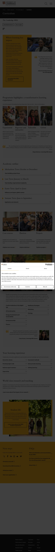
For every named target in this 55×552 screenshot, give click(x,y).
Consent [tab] (9, 268)
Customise (27, 286)
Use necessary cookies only (10, 286)
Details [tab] (27, 268)
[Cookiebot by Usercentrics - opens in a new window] (47, 265)
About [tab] (45, 268)
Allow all (45, 286)
